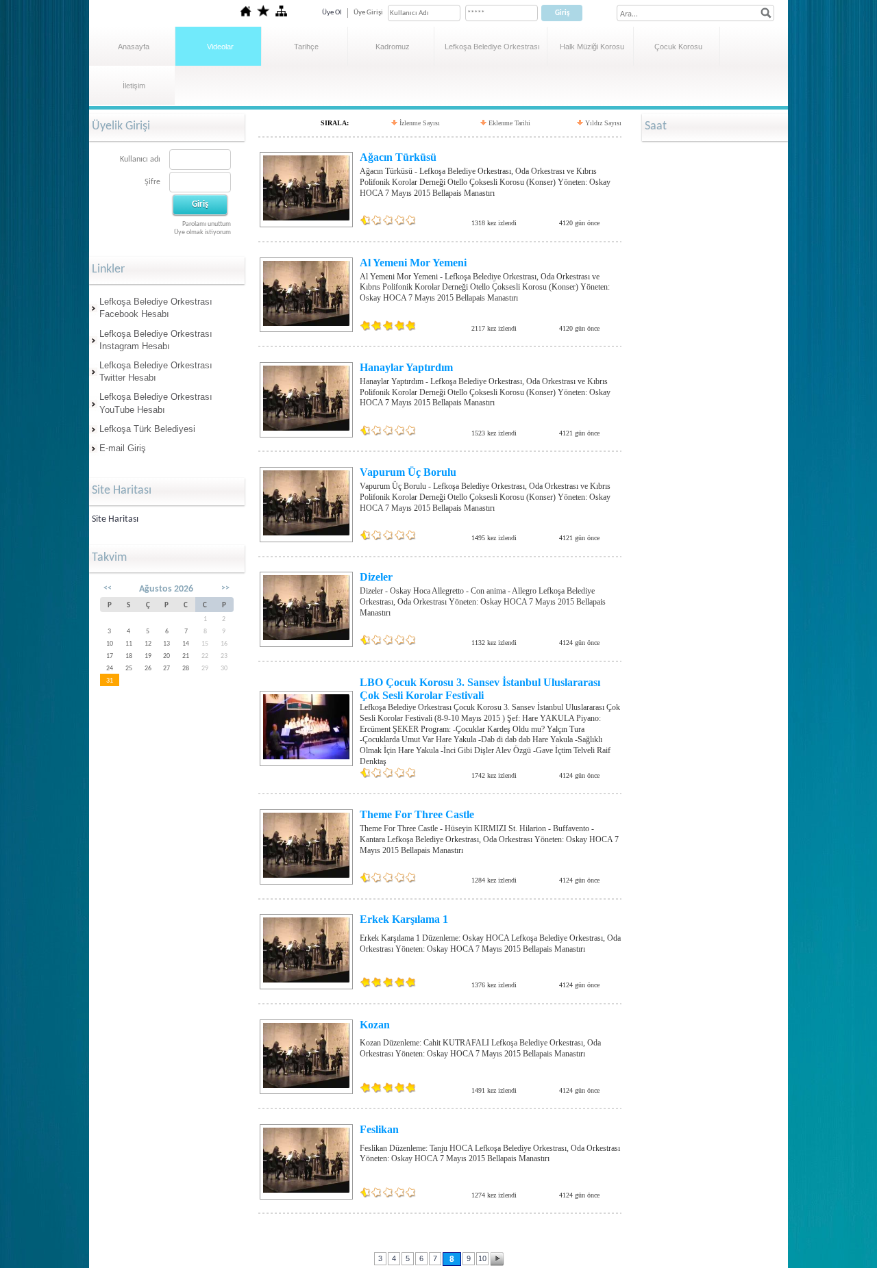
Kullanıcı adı (140, 159)
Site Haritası (115, 519)
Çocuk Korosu (678, 46)
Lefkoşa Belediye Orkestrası (492, 46)
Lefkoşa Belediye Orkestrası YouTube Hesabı (155, 403)
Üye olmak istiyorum (202, 232)
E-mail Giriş (122, 448)
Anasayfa (133, 46)
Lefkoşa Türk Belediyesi (147, 429)
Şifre (152, 182)
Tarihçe (306, 46)
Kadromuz (392, 46)
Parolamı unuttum (206, 224)
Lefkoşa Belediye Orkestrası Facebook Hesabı (155, 307)
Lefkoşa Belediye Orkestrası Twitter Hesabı (155, 371)
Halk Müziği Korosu (592, 46)
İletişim (134, 85)
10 (482, 1258)
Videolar (220, 46)
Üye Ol (332, 12)
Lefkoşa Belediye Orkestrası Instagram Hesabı (155, 340)
